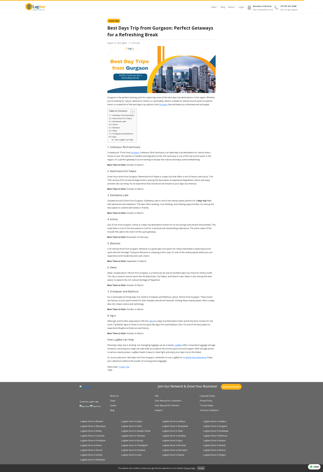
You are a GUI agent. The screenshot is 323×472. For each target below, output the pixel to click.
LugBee (178, 345)
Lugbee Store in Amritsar (174, 445)
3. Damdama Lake (118, 121)
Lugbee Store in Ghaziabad (175, 426)
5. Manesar (115, 127)
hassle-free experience (195, 357)
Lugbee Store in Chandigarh (134, 445)
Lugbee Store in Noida (91, 431)
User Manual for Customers (168, 400)
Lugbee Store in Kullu (131, 454)
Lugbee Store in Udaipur (214, 421)
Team (112, 400)
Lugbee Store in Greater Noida (135, 431)
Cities (213, 7)
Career (113, 405)
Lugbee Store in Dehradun (174, 450)
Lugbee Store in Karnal (91, 450)
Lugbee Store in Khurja (132, 440)
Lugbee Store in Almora (214, 450)
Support (159, 410)
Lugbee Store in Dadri (172, 431)
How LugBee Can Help (124, 140)
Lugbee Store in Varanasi (133, 435)
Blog (223, 7)
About (231, 7)
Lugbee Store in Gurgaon (215, 426)
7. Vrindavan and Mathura (121, 133)
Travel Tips (114, 21)
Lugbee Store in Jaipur (131, 421)
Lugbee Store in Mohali (214, 445)
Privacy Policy (206, 400)
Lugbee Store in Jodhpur (173, 421)
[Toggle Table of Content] (131, 111)
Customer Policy (207, 395)
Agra (151, 321)
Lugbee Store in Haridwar (133, 450)
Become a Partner (231, 387)
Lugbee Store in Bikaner (91, 421)
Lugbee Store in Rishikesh (92, 459)
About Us (114, 395)
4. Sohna (114, 124)
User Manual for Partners (167, 405)
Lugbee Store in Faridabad (215, 431)
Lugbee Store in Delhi (131, 426)
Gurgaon (163, 104)
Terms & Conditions (209, 410)
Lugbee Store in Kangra (214, 454)
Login (241, 7)
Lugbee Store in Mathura (215, 435)
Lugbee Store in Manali (173, 454)
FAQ (157, 395)
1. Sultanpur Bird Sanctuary (122, 115)
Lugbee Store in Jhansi (91, 445)
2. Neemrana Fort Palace (121, 118)
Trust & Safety (206, 405)
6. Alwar (113, 130)
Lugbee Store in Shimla (91, 454)
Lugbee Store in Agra (172, 440)
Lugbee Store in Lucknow (92, 435)
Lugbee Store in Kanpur (214, 440)
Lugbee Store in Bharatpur (93, 426)
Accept (201, 468)
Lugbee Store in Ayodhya (174, 435)
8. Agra (113, 136)
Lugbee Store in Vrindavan (92, 440)
